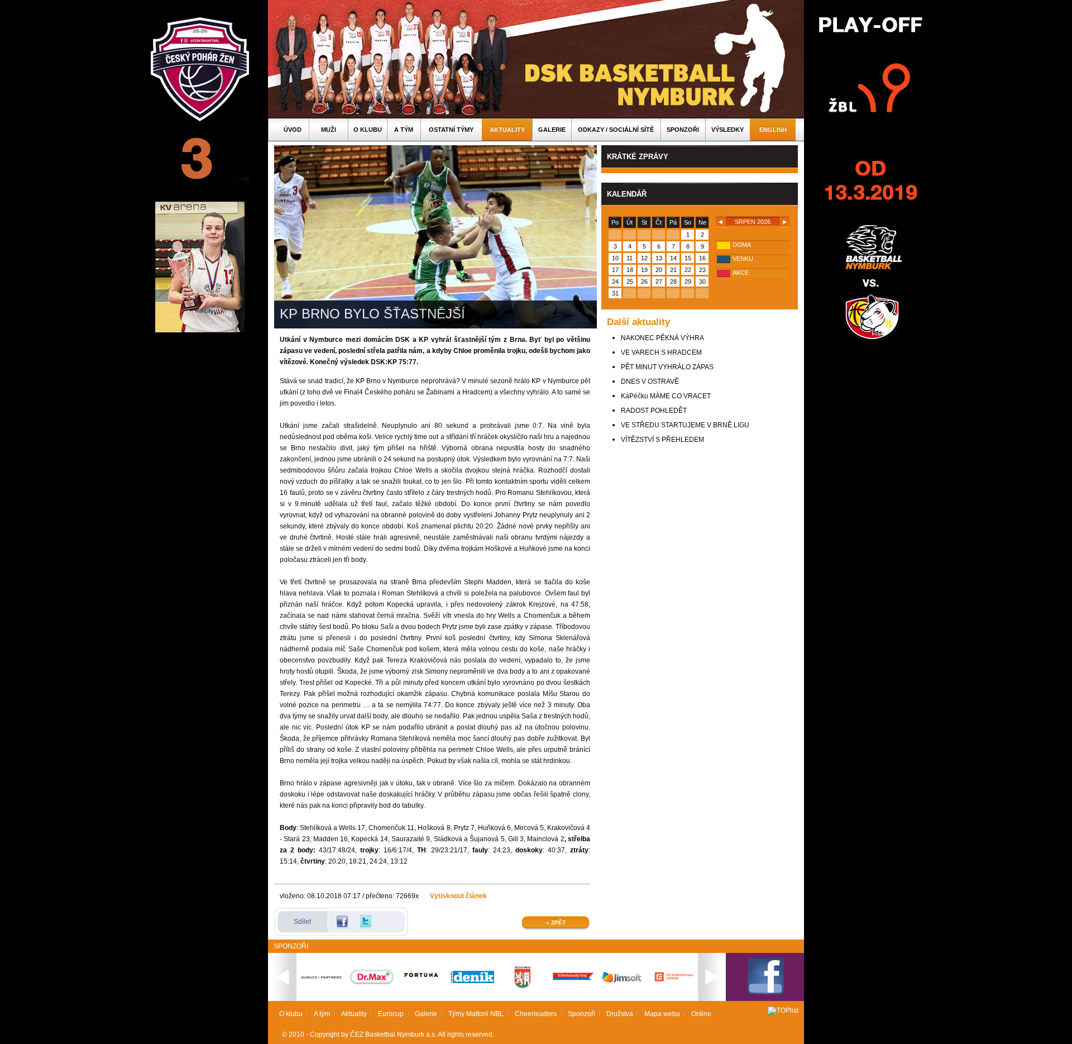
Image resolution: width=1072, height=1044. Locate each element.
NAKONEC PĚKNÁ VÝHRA (662, 338)
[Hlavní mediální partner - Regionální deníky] (472, 981)
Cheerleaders (536, 1014)
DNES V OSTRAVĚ (650, 381)
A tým (403, 129)
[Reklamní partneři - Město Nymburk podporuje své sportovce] (522, 986)
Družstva (619, 1014)
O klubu (367, 129)
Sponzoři (683, 129)
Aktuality (507, 129)
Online (701, 1014)
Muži (328, 129)
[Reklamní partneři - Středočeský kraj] (573, 981)
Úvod (293, 129)
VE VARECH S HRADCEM (661, 352)
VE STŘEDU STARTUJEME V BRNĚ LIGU (685, 425)
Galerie (552, 129)
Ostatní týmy (451, 129)
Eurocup (391, 1014)
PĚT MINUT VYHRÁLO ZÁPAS (667, 367)
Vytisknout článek (458, 896)
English (773, 129)
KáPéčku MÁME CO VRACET (666, 396)
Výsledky (727, 129)
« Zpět (556, 922)
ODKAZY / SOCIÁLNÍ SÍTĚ (616, 129)
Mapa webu (662, 1014)
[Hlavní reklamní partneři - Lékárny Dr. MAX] (372, 982)
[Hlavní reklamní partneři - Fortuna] (422, 982)
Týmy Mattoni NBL (476, 1014)
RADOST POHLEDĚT (654, 410)
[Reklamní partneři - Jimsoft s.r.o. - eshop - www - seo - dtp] (623, 982)
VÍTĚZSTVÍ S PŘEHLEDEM (662, 440)
